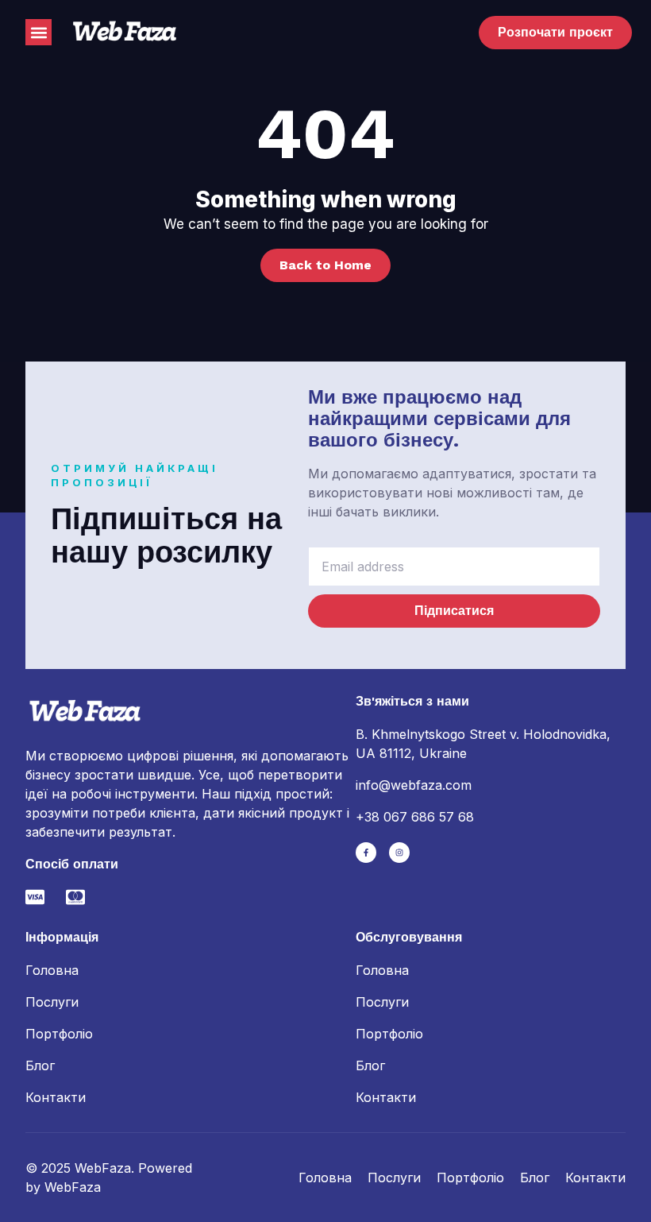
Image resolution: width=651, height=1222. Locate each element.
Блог (40, 1065)
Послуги (52, 1002)
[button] (38, 32)
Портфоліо (59, 1034)
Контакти (55, 1097)
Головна (52, 970)
